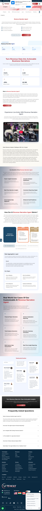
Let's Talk (34, 3)
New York (3, 477)
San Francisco (8, 479)
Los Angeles (9, 477)
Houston (24, 477)
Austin (29, 477)
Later (23, 6)
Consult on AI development (31, 501)
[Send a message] (39, 508)
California (15, 477)
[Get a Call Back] (1, 240)
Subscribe (28, 6)
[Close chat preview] (40, 491)
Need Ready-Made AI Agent (31, 505)
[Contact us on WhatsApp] (2, 508)
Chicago (20, 477)
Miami (14, 479)
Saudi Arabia (19, 479)
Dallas (3, 479)
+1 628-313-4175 (7, 493)
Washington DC (35, 477)
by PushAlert (13, 7)
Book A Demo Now (6, 105)
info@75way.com (7, 490)
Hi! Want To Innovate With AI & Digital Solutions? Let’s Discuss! (32, 499)
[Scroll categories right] (38, 12)
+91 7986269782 (7, 492)
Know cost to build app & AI (31, 503)
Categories (3, 15)
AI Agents (5, 6)
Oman (24, 479)
